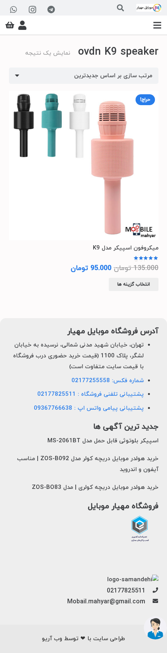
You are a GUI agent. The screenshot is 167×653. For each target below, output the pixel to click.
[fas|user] (22, 25)
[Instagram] (32, 9)
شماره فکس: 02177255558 (107, 381)
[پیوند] (148, 8)
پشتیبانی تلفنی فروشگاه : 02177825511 (90, 394)
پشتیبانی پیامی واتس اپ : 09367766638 (89, 408)
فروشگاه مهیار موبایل (123, 506)
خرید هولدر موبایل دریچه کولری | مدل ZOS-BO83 (95, 487)
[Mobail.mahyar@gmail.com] (151, 601)
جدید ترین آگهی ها (125, 427)
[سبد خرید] (9, 25)
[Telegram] (51, 9)
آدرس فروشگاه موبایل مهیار (112, 331)
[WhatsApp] (13, 9)
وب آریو (52, 639)
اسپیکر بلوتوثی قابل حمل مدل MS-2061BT (102, 441)
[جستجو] (120, 8)
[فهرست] (157, 25)
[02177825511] (151, 590)
